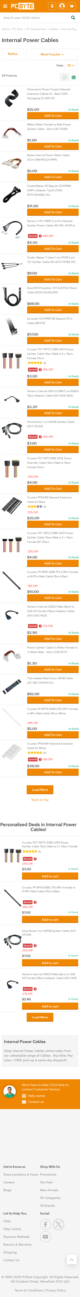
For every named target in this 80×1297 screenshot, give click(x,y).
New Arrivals (49, 1190)
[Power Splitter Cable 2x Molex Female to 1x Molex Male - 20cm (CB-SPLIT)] (11, 656)
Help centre (36, 1096)
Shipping (10, 1252)
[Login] (62, 6)
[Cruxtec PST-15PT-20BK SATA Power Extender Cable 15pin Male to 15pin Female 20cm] (11, 466)
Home (5, 28)
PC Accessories (36, 28)
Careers (9, 1182)
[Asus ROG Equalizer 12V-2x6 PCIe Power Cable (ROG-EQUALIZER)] (11, 296)
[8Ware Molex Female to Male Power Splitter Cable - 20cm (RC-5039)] (11, 133)
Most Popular (51, 54)
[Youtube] (46, 1241)
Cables (53, 28)
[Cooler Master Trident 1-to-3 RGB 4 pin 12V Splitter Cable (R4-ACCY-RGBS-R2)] (11, 266)
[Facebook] (46, 1229)
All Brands (47, 1205)
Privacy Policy (56, 1290)
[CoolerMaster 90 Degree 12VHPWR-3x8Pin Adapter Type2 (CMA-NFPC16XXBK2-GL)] (11, 194)
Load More (40, 789)
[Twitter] (59, 1229)
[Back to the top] (72, 1259)
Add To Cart (53, 115)
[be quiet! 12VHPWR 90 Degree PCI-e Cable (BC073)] (11, 327)
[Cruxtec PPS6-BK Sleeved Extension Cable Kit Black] (11, 506)
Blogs (7, 1190)
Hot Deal (46, 1182)
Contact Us (11, 1260)
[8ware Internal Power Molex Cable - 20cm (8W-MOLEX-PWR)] (11, 163)
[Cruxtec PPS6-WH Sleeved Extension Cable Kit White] (11, 752)
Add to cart (50, 876)
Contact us (36, 1102)
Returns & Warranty (17, 1244)
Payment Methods (16, 1237)
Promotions (48, 1174)
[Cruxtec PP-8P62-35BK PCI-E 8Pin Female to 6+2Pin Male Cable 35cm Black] (11, 580)
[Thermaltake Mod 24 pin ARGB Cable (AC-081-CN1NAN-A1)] (11, 686)
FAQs (7, 1221)
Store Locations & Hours (20, 1174)
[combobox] (40, 17)
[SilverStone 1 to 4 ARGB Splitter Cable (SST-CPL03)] (11, 430)
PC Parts (18, 28)
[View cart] (72, 6)
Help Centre (12, 1229)
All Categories (50, 1198)
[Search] (73, 18)
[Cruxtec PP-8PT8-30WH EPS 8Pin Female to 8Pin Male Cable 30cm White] (11, 717)
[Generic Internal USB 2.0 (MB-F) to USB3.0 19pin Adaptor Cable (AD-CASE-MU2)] (11, 399)
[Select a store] (52, 6)
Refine (13, 54)
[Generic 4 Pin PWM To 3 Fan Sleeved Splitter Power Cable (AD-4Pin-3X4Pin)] (11, 229)
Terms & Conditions (28, 1290)
